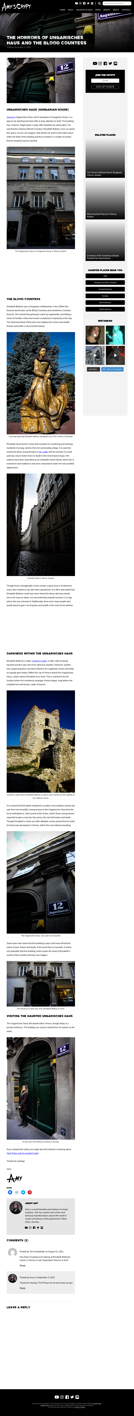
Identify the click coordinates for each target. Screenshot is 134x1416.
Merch (106, 10)
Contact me (44, 1405)
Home (62, 10)
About (116, 10)
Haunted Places (84, 10)
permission (97, 1403)
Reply (23, 1265)
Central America (105, 289)
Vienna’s (11, 117)
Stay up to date (105, 87)
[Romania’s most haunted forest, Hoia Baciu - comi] (115, 335)
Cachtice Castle (39, 661)
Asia (105, 276)
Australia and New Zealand (105, 282)
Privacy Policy (80, 1407)
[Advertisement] (41, 275)
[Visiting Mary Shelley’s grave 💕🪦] (95, 355)
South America (105, 309)
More (98, 10)
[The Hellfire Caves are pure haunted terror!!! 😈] (95, 335)
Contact (126, 10)
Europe (105, 296)
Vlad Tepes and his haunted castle (23, 1153)
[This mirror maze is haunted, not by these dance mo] (115, 355)
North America (105, 302)
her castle (43, 452)
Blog (70, 10)
